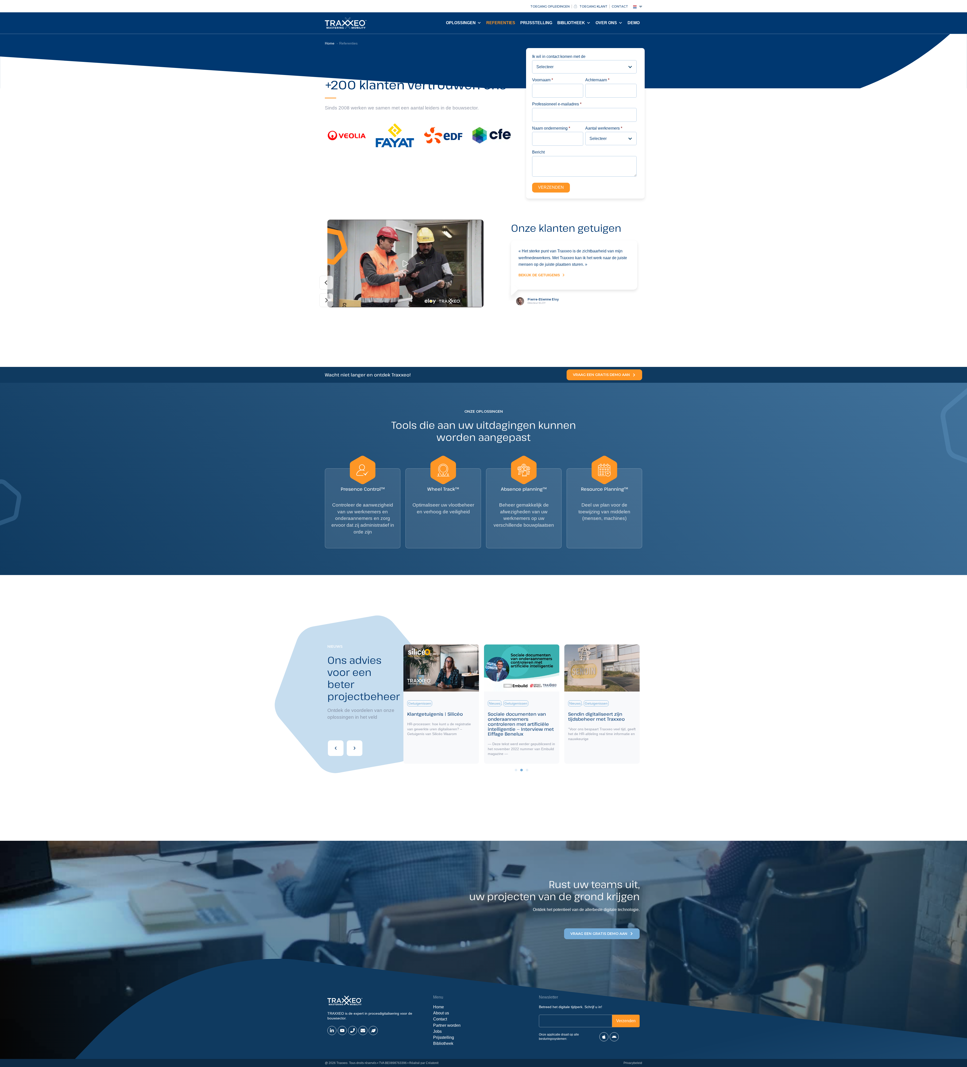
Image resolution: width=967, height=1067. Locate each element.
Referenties (500, 23)
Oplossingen (461, 23)
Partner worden (447, 1025)
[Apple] (603, 1036)
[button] (335, 748)
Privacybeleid (633, 1062)
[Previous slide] (326, 283)
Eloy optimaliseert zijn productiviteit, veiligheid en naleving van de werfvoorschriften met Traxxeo (438, 724)
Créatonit (432, 1063)
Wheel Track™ (443, 489)
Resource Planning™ (604, 489)
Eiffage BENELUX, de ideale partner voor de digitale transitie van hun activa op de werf (518, 721)
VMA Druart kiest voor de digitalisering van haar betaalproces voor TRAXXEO (600, 719)
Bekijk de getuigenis (539, 309)
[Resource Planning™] (604, 470)
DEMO (634, 23)
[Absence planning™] (524, 470)
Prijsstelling (536, 23)
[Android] (614, 1036)
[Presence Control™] (362, 470)
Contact (440, 1019)
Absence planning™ (524, 489)
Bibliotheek (571, 23)
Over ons (606, 23)
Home (438, 1007)
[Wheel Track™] (443, 470)
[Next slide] (326, 300)
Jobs (437, 1031)
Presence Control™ (363, 489)
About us (441, 1013)
